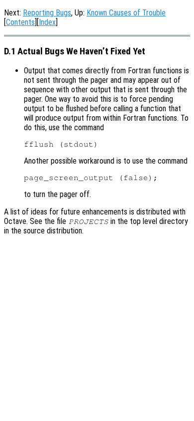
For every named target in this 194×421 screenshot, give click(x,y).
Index (47, 22)
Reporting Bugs (47, 12)
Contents (20, 22)
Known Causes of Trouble (126, 12)
